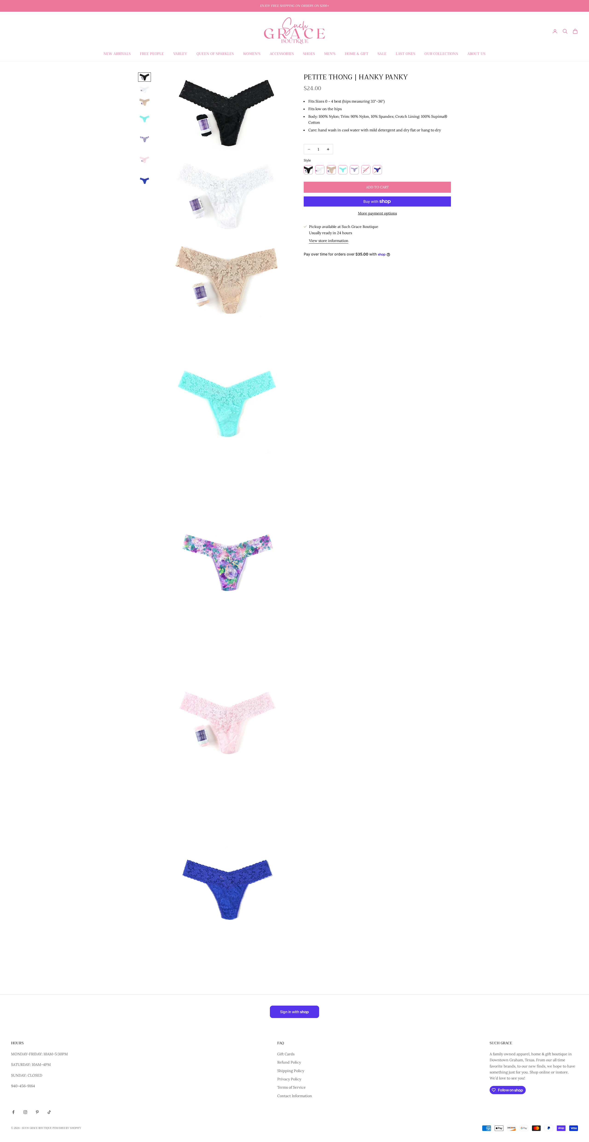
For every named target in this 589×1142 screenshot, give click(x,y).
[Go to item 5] (144, 139)
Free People (152, 54)
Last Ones (405, 54)
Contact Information (294, 1095)
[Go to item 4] (144, 118)
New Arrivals (117, 54)
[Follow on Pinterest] (37, 1112)
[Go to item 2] (144, 89)
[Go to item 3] (144, 102)
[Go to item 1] (144, 77)
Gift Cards (285, 1054)
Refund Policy (289, 1062)
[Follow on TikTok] (49, 1112)
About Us (476, 54)
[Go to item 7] (144, 180)
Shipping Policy (290, 1070)
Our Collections (441, 54)
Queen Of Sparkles (215, 54)
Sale (382, 54)
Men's (330, 54)
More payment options (377, 213)
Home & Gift (357, 54)
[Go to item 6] (144, 160)
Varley (180, 54)
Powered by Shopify (66, 1128)
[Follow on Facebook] (13, 1112)
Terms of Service (291, 1087)
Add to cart (377, 187)
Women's (251, 54)
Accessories (282, 54)
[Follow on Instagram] (25, 1112)
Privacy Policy (289, 1079)
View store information (328, 240)
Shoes (309, 54)
